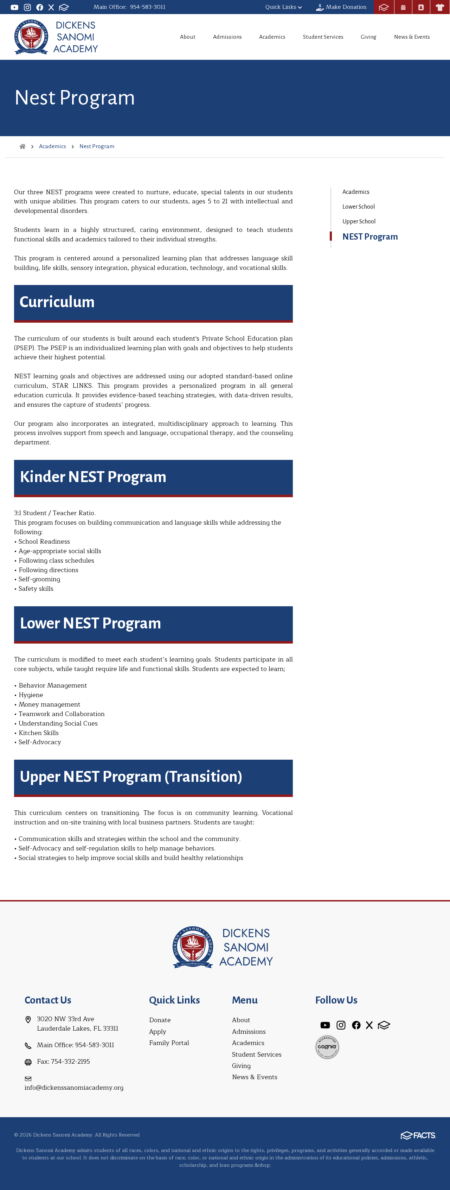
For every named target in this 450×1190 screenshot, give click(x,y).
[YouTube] (15, 7)
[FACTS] (64, 7)
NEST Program (370, 236)
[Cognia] (327, 1046)
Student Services (323, 37)
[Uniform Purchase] (440, 7)
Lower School (358, 207)
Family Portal (169, 1043)
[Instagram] (27, 7)
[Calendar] (403, 7)
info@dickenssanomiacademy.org (74, 1087)
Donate (160, 1020)
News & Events (412, 37)
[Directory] (421, 7)
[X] (51, 7)
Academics (272, 37)
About (187, 37)
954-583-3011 (148, 7)
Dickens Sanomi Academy (58, 37)
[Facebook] (39, 7)
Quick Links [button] (280, 7)
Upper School (359, 222)
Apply (157, 1031)
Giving (369, 37)
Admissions (227, 37)
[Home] (22, 146)
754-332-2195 (70, 1061)
